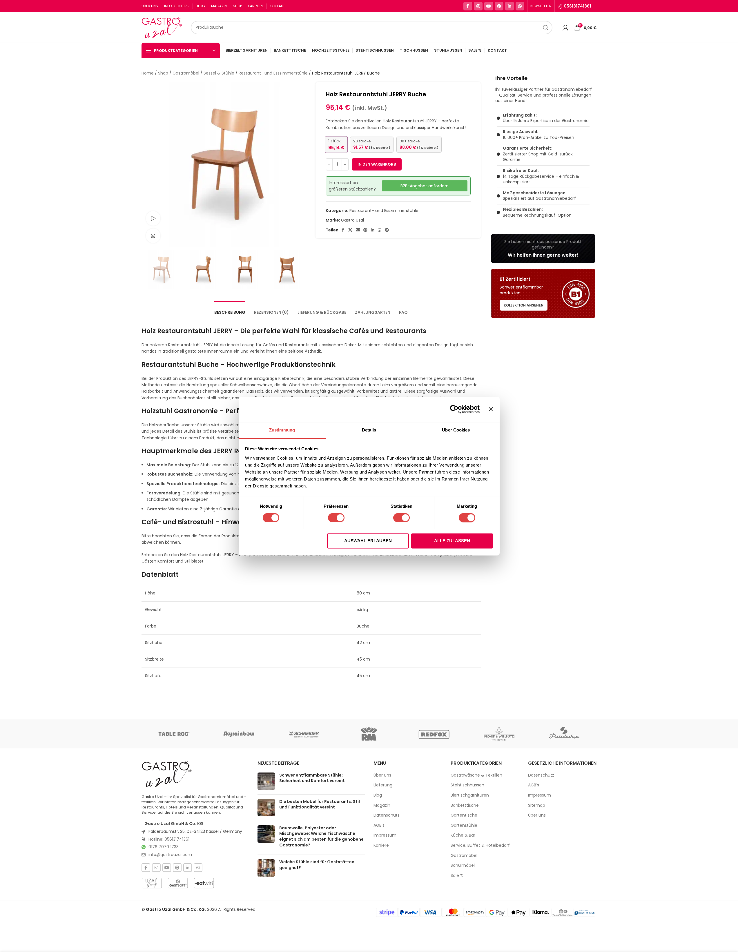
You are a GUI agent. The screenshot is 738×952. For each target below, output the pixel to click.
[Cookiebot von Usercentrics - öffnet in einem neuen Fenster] (454, 409)
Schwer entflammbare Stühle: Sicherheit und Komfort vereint (312, 778)
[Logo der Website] (163, 27)
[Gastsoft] (178, 883)
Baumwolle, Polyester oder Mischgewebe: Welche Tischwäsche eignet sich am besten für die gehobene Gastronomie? (321, 836)
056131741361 (577, 6)
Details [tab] (369, 429)
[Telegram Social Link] (387, 230)
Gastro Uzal (352, 220)
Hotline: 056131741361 (168, 839)
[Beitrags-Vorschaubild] (266, 781)
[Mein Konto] (565, 27)
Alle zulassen (452, 540)
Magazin (381, 805)
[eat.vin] (204, 883)
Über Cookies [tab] (456, 429)
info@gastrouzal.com (170, 854)
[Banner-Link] (543, 248)
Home (148, 73)
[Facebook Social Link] (467, 6)
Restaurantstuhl (184, 331)
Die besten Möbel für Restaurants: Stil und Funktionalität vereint (319, 804)
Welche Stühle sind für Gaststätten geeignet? (316, 865)
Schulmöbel (463, 865)
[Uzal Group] (152, 883)
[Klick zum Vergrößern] (153, 236)
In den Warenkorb (377, 164)
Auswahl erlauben (368, 540)
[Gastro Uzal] (167, 774)
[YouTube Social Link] (488, 6)
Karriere (381, 845)
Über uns (382, 775)
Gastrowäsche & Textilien (476, 775)
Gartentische (464, 815)
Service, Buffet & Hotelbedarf (480, 845)
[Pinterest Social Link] (499, 6)
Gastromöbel (186, 73)
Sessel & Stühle (219, 73)
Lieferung (382, 785)
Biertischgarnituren (470, 795)
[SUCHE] (545, 27)
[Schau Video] (153, 218)
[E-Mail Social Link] (358, 230)
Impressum (384, 835)
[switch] (336, 517)
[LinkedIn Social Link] (509, 6)
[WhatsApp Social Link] (520, 6)
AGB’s (379, 825)
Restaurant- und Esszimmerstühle (273, 73)
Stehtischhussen (467, 785)
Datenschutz (386, 815)
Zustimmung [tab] (282, 429)
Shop (163, 73)
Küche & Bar (463, 835)
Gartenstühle (464, 825)
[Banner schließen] (491, 409)
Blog (377, 795)
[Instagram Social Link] (478, 6)
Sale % (457, 875)
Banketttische (465, 805)
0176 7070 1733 (163, 847)
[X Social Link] (350, 230)
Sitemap (536, 805)
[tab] (229, 309)
